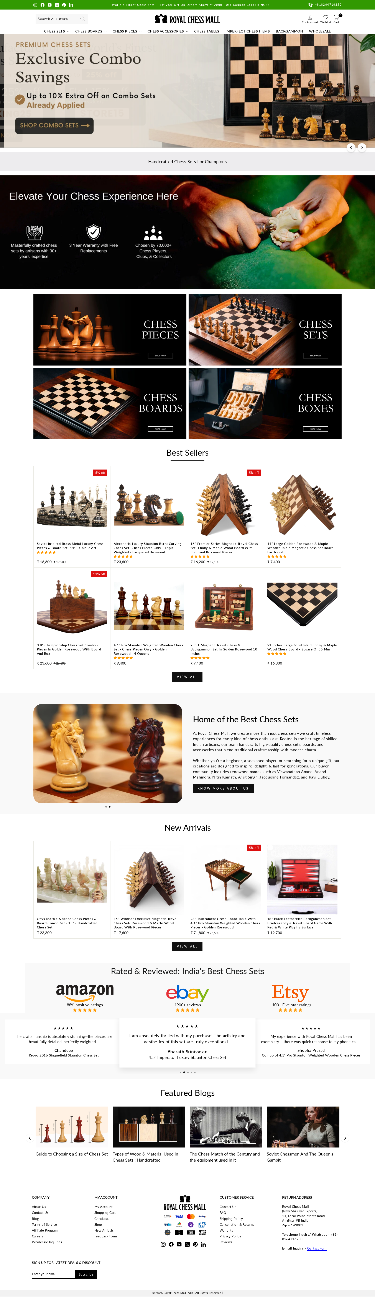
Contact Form (317, 1248)
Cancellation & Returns (237, 1224)
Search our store (53, 18)
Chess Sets (55, 31)
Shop (98, 1224)
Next (345, 1138)
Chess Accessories (166, 31)
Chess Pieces (125, 31)
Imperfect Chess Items (247, 31)
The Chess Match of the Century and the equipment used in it (225, 1156)
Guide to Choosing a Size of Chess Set (72, 1153)
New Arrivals (104, 1230)
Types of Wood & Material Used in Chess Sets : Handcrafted (145, 1156)
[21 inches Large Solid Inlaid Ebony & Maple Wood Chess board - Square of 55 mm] (302, 655)
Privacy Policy (230, 1236)
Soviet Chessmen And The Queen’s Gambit (300, 1156)
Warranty (227, 1230)
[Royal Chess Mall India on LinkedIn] (71, 4)
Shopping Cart (105, 1212)
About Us (39, 1207)
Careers (37, 1236)
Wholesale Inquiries (47, 1242)
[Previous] (351, 147)
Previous (30, 1138)
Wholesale (320, 31)
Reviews (226, 1242)
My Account (103, 1207)
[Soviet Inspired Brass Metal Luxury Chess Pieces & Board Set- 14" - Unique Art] (72, 553)
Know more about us (223, 788)
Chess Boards (89, 31)
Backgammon (289, 31)
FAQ (223, 1212)
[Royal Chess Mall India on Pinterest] (64, 4)
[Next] (362, 147)
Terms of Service (44, 1224)
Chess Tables (206, 31)
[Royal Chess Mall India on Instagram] (35, 4)
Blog (35, 1219)
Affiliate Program (45, 1230)
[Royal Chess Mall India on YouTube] (50, 4)
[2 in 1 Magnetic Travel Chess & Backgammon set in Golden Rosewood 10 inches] (225, 655)
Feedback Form (105, 1236)
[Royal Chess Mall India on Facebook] (42, 4)
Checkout (101, 1219)
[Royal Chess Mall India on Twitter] (57, 4)
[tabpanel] (107, 753)
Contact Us (40, 1212)
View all (187, 677)
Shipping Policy (231, 1219)
